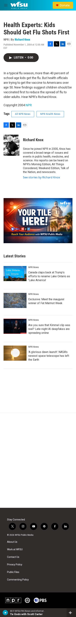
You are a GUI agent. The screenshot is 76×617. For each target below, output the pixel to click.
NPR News (33, 267)
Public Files (13, 572)
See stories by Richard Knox (41, 177)
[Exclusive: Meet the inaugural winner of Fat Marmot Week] (15, 300)
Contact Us (13, 557)
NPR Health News (50, 114)
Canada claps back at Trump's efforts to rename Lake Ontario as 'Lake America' (49, 276)
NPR (29, 105)
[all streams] (71, 612)
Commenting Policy (18, 579)
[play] (5, 612)
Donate (65, 5)
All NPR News (22, 114)
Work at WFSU (15, 549)
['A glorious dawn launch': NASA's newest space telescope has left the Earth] (15, 353)
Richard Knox (22, 39)
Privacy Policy (14, 564)
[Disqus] (38, 460)
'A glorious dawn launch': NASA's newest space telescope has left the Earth (48, 355)
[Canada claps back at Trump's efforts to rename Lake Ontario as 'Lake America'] (15, 273)
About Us (12, 542)
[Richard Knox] (11, 145)
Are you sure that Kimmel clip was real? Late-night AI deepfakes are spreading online (49, 328)
